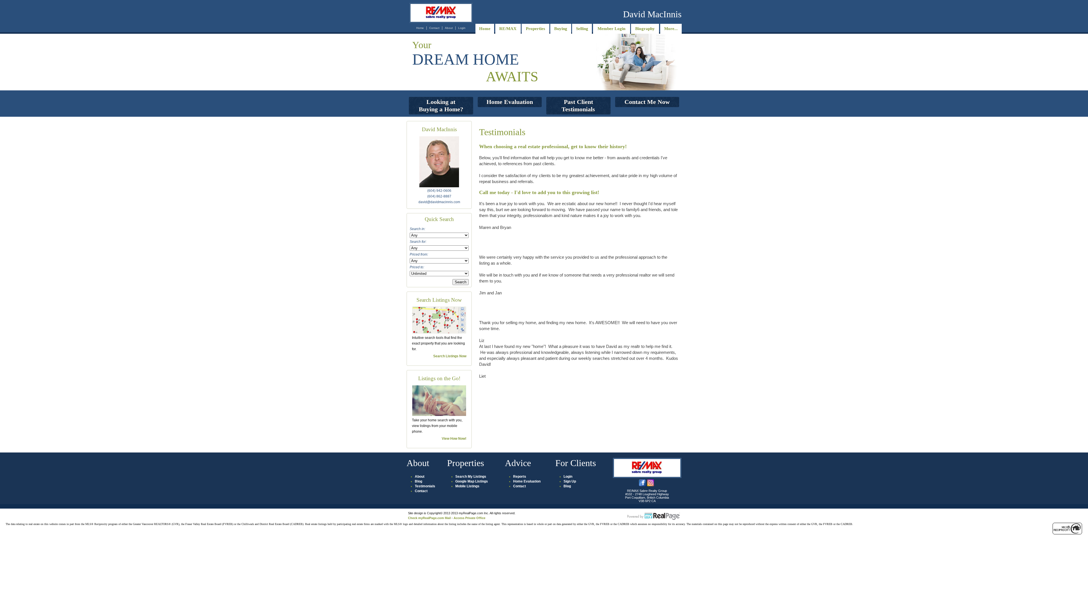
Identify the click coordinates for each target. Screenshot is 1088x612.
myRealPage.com (653, 516)
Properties (535, 28)
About (449, 27)
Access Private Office (469, 518)
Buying (560, 28)
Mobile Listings (467, 486)
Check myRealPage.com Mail (429, 518)
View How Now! (454, 439)
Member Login (611, 28)
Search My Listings (470, 477)
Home (420, 27)
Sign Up (570, 481)
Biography (645, 28)
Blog (418, 481)
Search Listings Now (449, 356)
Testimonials (425, 486)
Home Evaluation (527, 481)
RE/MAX (508, 28)
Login (462, 27)
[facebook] (642, 485)
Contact (434, 27)
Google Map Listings (471, 481)
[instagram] (650, 485)
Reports (519, 477)
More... (671, 28)
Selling (582, 28)
